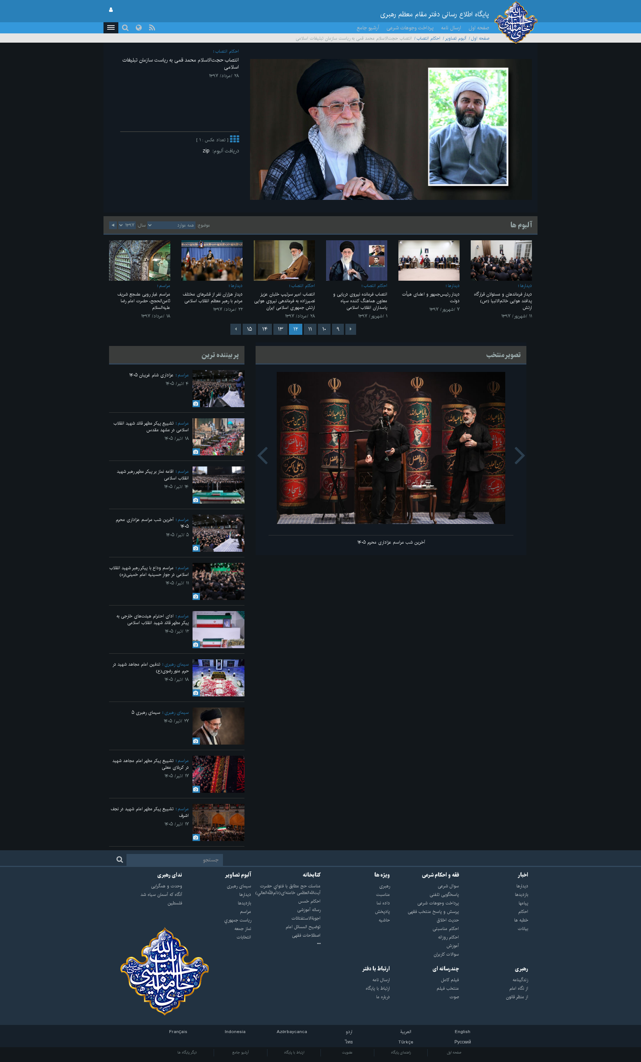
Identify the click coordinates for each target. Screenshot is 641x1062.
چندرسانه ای (446, 969)
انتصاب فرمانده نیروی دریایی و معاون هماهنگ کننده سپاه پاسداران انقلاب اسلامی (360, 301)
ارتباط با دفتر (376, 969)
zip (208, 150)
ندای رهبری (169, 875)
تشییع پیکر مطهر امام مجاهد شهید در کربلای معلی (150, 764)
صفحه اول (479, 27)
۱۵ (249, 329)
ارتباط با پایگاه (294, 1052)
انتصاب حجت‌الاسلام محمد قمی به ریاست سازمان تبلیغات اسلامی (180, 64)
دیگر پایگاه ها (187, 1052)
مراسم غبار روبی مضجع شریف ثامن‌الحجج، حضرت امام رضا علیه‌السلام (143, 301)
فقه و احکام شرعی (440, 875)
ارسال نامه (451, 27)
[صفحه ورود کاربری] (110, 10)
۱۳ (280, 329)
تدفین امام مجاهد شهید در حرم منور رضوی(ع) (150, 668)
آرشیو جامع (368, 27)
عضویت (347, 1052)
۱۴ (264, 329)
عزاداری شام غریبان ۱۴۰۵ (151, 375)
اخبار (523, 875)
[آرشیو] (285, 944)
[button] (110, 27)
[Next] (235, 329)
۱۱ (310, 329)
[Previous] (350, 329)
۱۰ (324, 329)
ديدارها (526, 285)
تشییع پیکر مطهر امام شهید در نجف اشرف (150, 812)
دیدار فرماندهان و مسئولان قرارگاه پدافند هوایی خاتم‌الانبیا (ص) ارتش (503, 301)
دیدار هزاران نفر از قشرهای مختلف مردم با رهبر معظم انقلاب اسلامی (213, 297)
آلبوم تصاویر (455, 38)
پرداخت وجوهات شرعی (410, 27)
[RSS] (152, 27)
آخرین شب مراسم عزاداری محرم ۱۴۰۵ (391, 542)
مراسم (164, 285)
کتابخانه (311, 875)
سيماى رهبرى (176, 664)
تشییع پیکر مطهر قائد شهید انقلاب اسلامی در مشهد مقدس (151, 426)
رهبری (521, 969)
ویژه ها (382, 875)
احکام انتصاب (428, 38)
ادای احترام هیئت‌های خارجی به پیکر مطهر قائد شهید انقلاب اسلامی (152, 619)
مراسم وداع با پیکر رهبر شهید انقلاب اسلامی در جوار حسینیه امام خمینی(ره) (149, 571)
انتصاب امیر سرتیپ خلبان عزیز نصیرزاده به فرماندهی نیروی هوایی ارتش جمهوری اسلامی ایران (284, 301)
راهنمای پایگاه (401, 1052)
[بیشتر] (234, 140)
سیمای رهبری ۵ (146, 712)
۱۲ (295, 329)
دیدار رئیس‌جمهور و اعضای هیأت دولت (431, 297)
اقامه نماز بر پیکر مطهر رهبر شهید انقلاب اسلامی (153, 475)
